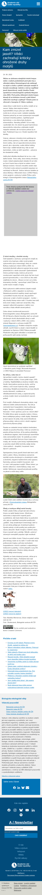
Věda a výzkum (21, 848)
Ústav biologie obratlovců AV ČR (17, 714)
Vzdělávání (21, 20)
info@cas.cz (21, 873)
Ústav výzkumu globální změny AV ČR (19, 711)
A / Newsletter (21, 822)
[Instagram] (15, 810)
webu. (10, 588)
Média (21, 855)
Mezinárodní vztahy (8, 20)
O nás (21, 845)
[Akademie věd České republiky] (21, 867)
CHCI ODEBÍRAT (21, 835)
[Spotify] (21, 815)
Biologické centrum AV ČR (15, 707)
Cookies (16, 885)
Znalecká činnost (24, 25)
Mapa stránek (18, 883)
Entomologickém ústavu (18, 502)
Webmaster (17, 890)
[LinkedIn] (33, 810)
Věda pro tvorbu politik (20, 30)
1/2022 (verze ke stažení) (12, 614)
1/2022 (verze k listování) (12, 611)
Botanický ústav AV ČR (14, 709)
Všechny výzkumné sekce (11, 776)
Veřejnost (21, 851)
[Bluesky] (21, 810)
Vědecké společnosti (8, 25)
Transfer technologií (33, 15)
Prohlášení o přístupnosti (28, 885)
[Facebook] (9, 810)
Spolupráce (19, 15)
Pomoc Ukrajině (7, 15)
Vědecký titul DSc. (22, 10)
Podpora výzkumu (7, 10)
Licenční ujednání (29, 883)
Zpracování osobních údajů (22, 888)
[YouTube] (27, 810)
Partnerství (5, 30)
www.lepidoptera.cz (10, 325)
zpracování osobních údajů (11, 832)
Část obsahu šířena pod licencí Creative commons (21, 875)
